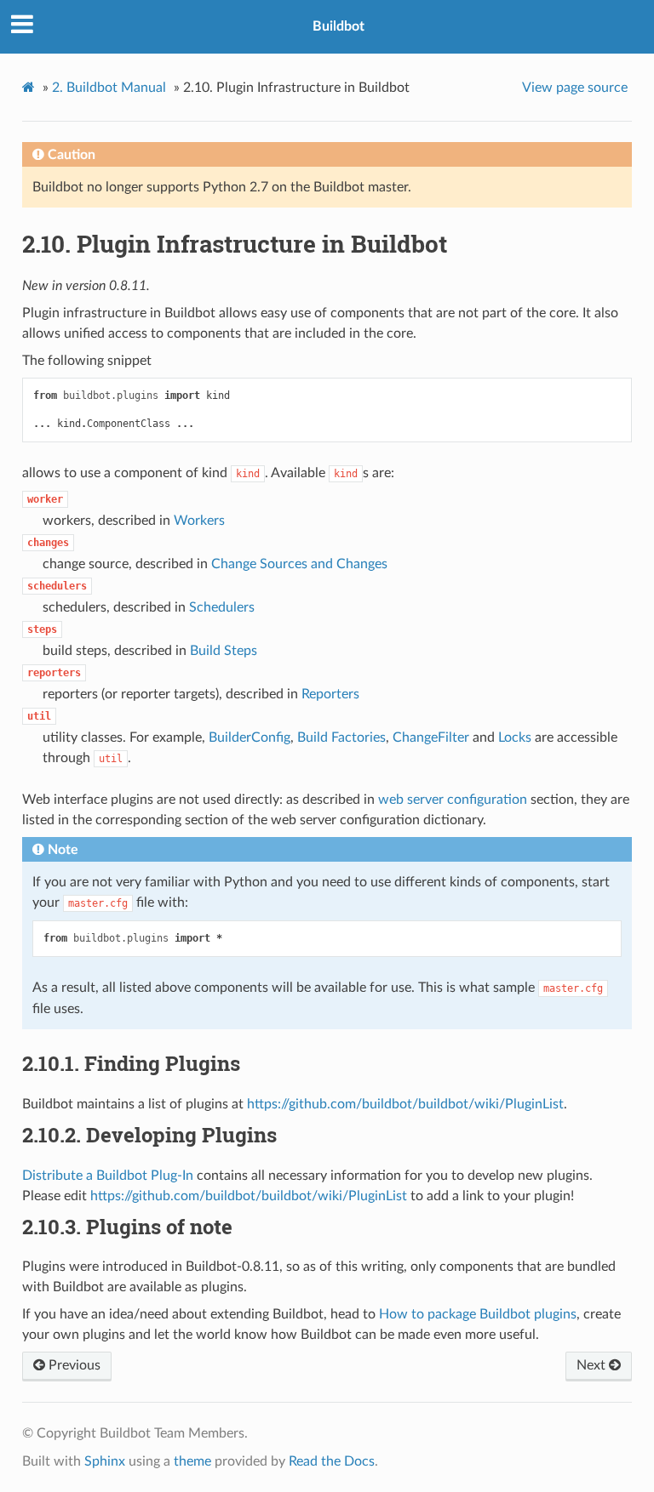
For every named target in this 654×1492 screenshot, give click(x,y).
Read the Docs (332, 1461)
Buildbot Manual (109, 87)
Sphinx (104, 1461)
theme (192, 1461)
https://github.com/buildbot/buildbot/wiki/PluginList (405, 1104)
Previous (72, 1365)
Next (593, 1365)
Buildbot (338, 26)
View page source (575, 87)
